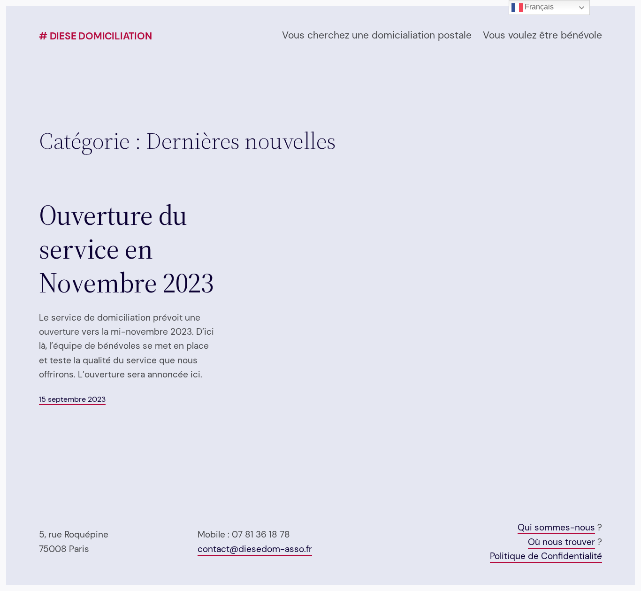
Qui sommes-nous (556, 527)
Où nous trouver (561, 542)
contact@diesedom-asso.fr (255, 549)
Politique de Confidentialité (546, 556)
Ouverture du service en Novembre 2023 (126, 248)
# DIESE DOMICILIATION (95, 36)
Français (538, 7)
